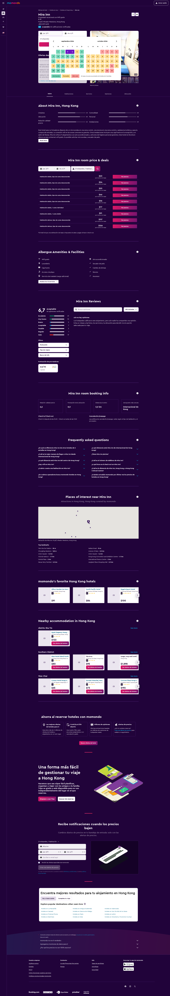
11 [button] (72, 56)
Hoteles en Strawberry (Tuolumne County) (118, 917)
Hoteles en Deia (78, 917)
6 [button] (81, 52)
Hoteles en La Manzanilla (48, 908)
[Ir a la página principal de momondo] (13, 3)
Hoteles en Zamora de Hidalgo (82, 911)
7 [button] (53, 56)
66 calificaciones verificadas (60, 27)
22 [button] (58, 66)
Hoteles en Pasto (78, 914)
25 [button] (72, 66)
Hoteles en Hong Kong (66, 10)
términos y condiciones (70, 871)
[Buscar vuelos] (3, 9)
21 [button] (53, 66)
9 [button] (62, 56)
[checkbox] (48, 368)
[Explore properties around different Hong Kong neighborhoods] (137, 621)
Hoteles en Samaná (47, 911)
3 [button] (67, 52)
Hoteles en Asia (53, 10)
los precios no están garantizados (85, 934)
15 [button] (58, 61)
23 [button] (63, 66)
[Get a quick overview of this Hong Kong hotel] (137, 105)
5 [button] (77, 52)
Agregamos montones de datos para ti (54, 944)
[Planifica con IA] (3, 21)
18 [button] (72, 61)
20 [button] (82, 61)
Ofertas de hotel (42, 10)
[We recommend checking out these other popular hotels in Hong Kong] (137, 581)
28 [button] (53, 70)
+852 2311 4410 (43, 24)
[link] (60, 643)
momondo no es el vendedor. (50, 940)
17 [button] (67, 61)
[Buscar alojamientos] (3, 13)
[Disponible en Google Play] (128, 964)
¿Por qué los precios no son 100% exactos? (55, 947)
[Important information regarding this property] (137, 393)
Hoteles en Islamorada (112, 908)
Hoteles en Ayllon (110, 914)
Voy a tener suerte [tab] (48, 898)
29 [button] (58, 70)
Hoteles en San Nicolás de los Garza (116, 911)
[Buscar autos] (3, 17)
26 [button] (77, 66)
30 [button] (63, 70)
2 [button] (62, 52)
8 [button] (58, 56)
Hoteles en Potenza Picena (49, 914)
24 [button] (67, 66)
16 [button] (63, 61)
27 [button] (82, 66)
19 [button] (77, 61)
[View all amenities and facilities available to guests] (137, 252)
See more (134, 628)
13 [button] (82, 56)
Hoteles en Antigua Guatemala (82, 908)
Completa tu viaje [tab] (64, 898)
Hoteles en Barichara (47, 917)
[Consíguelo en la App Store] (128, 969)
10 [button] (67, 56)
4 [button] (72, 52)
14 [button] (53, 61)
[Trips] (3, 27)
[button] (3, 3)
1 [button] (102, 52)
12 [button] (77, 56)
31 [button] (112, 70)
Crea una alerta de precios (123, 730)
